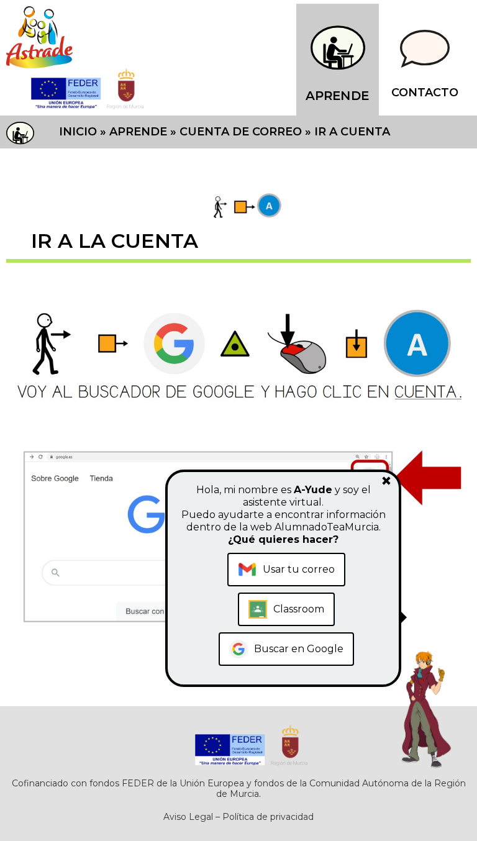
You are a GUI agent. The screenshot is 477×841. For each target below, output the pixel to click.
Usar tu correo (299, 569)
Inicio (78, 132)
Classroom (298, 609)
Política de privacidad (268, 816)
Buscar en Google (298, 649)
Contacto (424, 92)
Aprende (138, 132)
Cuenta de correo (240, 132)
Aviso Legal (188, 816)
